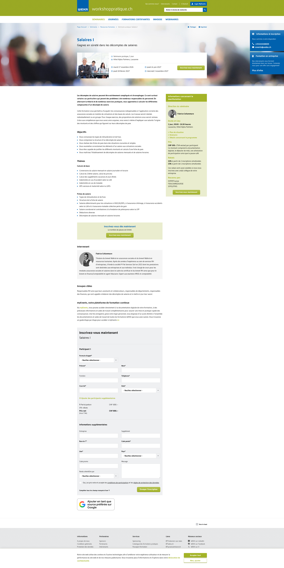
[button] (98, 360)
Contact (174, 4)
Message (124, 461)
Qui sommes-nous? (152, 4)
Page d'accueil (82, 27)
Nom (123, 366)
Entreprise (83, 431)
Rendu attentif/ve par (86, 471)
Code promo (83, 461)
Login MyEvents (200, 4)
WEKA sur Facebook (197, 544)
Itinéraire (173, 135)
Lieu (81, 451)
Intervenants (165, 4)
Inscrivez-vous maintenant (191, 68)
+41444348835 (262, 44)
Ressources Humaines (107, 27)
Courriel (82, 386)
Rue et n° (83, 441)
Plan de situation (177, 132)
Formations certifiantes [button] (136, 19)
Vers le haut (203, 524)
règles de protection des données (146, 482)
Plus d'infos (257, 70)
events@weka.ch (263, 47)
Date (123, 386)
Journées (113, 19)
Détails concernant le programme (183, 137)
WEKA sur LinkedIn (197, 541)
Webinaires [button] (172, 19)
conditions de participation (117, 482)
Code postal (126, 441)
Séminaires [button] (98, 19)
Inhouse (157, 19)
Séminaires (93, 27)
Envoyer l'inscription (149, 489)
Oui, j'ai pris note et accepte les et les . (121, 482)
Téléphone (125, 376)
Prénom (82, 366)
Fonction (82, 376)
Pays (123, 451)
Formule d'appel (85, 356)
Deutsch (185, 4)
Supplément (125, 431)
